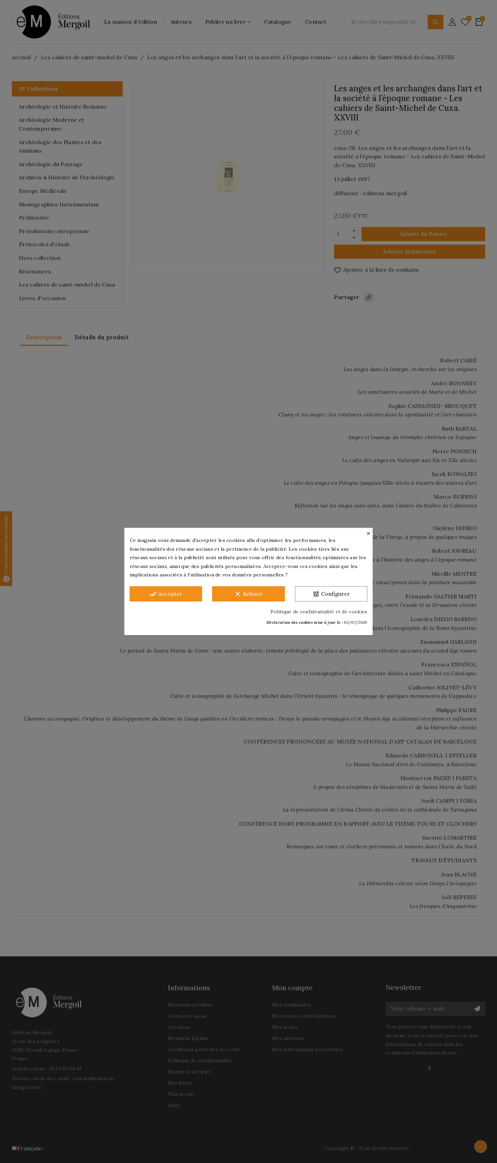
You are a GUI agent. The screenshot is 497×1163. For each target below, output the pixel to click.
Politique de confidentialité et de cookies (319, 612)
